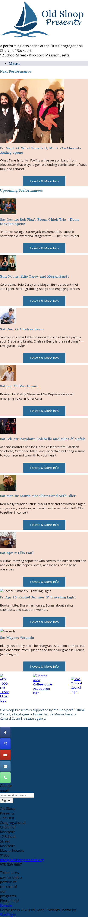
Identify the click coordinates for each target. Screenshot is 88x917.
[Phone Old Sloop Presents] (5, 777)
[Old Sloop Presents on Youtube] (5, 755)
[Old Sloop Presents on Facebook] (5, 732)
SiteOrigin (8, 914)
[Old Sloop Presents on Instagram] (5, 743)
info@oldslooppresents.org (22, 860)
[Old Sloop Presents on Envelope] (5, 766)
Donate (6, 905)
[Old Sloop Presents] (42, 37)
